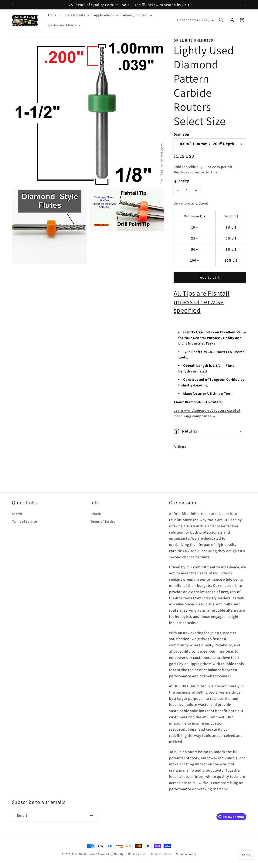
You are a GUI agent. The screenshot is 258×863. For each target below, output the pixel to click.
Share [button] (181, 446)
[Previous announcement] (12, 4)
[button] (54, 15)
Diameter (182, 134)
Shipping (179, 172)
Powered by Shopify (111, 854)
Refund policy (137, 854)
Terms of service (161, 854)
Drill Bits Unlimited (84, 854)
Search (17, 513)
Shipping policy (186, 854)
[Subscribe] (91, 815)
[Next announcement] (245, 4)
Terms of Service (24, 521)
